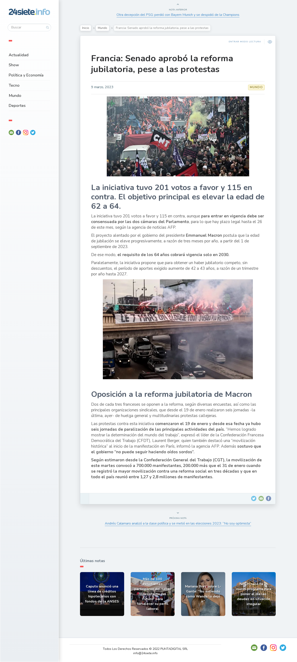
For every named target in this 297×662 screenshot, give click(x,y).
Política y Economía (26, 75)
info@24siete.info (145, 653)
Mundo (15, 95)
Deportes (17, 105)
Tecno (14, 85)
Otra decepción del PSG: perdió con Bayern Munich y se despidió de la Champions (178, 14)
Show (14, 65)
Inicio (85, 28)
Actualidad (18, 55)
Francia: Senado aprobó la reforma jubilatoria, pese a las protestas (162, 64)
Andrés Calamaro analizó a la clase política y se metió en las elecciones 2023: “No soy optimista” (178, 523)
